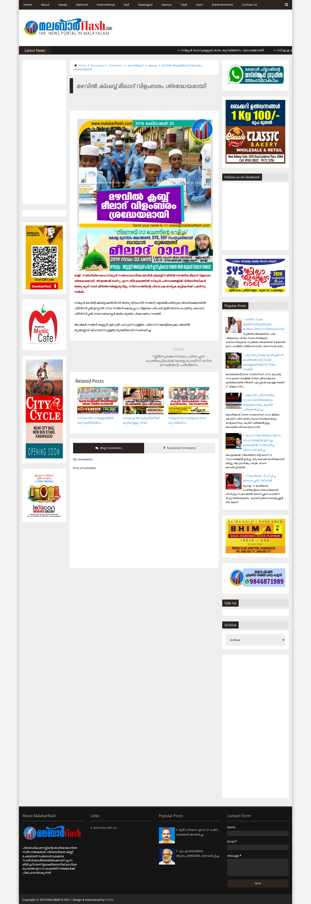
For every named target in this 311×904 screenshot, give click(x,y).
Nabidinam (116, 65)
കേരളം (152, 65)
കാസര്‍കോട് (135, 65)
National (82, 5)
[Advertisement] (44, 132)
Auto (199, 5)
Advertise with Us (105, 828)
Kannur (167, 5)
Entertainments (222, 5)
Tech (184, 5)
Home (27, 5)
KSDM (109, 900)
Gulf (126, 5)
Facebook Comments (181, 448)
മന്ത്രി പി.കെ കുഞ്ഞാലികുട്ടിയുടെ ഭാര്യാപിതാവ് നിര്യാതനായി (263, 324)
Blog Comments (110, 448)
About (45, 5)
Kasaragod (145, 5)
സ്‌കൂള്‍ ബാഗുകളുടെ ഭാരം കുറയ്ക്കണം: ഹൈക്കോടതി (204, 50)
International (106, 5)
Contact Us (249, 5)
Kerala (63, 5)
